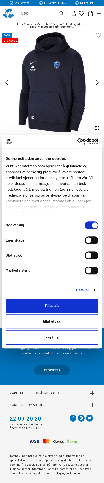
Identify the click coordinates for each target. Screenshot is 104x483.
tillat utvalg (52, 321)
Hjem (19, 24)
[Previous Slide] (7, 82)
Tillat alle (52, 305)
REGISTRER (52, 370)
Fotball (30, 24)
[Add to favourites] (99, 34)
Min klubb (43, 24)
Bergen (57, 24)
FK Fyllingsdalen (75, 24)
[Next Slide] (97, 82)
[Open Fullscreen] (97, 128)
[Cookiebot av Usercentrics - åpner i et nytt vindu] (77, 141)
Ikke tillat (52, 337)
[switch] (91, 240)
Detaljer (82, 290)
